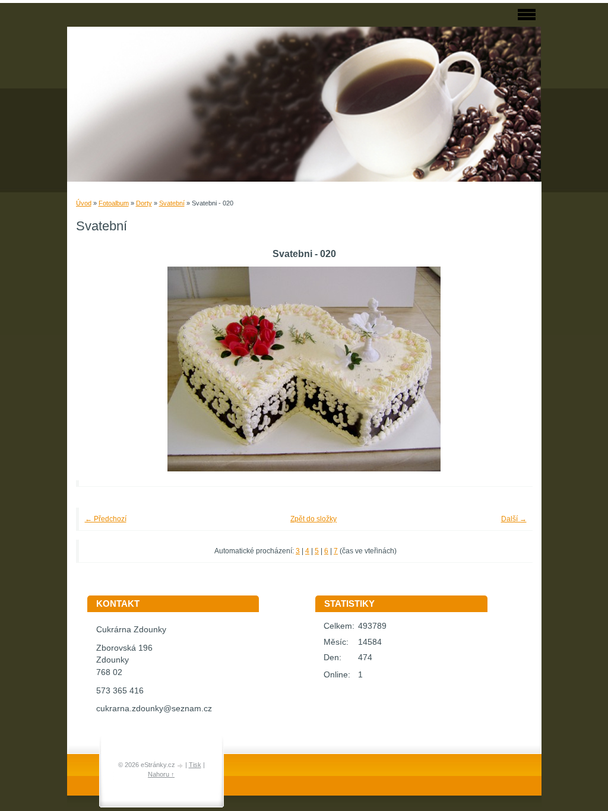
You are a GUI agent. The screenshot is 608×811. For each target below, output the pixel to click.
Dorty (144, 203)
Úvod (83, 203)
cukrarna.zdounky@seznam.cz (154, 708)
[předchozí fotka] (101, 369)
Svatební (172, 203)
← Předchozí (105, 519)
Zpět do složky (313, 519)
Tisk (195, 764)
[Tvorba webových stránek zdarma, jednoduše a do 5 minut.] (181, 765)
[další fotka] (507, 369)
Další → (514, 519)
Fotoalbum (114, 203)
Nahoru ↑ (161, 774)
